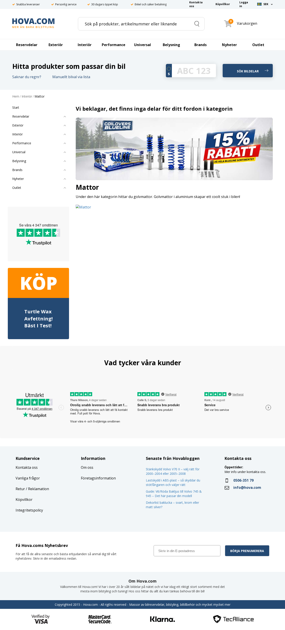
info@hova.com (247, 487)
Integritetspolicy (29, 510)
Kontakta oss (27, 467)
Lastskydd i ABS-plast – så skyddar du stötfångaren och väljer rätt (173, 482)
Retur (20, 488)
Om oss (87, 467)
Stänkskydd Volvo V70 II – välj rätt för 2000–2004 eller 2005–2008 (173, 471)
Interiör (27, 96)
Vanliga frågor (28, 478)
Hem (15, 96)
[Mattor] (83, 206)
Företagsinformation (98, 478)
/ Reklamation (37, 488)
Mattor (40, 96)
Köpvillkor (24, 499)
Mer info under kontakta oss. (245, 472)
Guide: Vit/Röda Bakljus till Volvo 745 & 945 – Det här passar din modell (174, 493)
